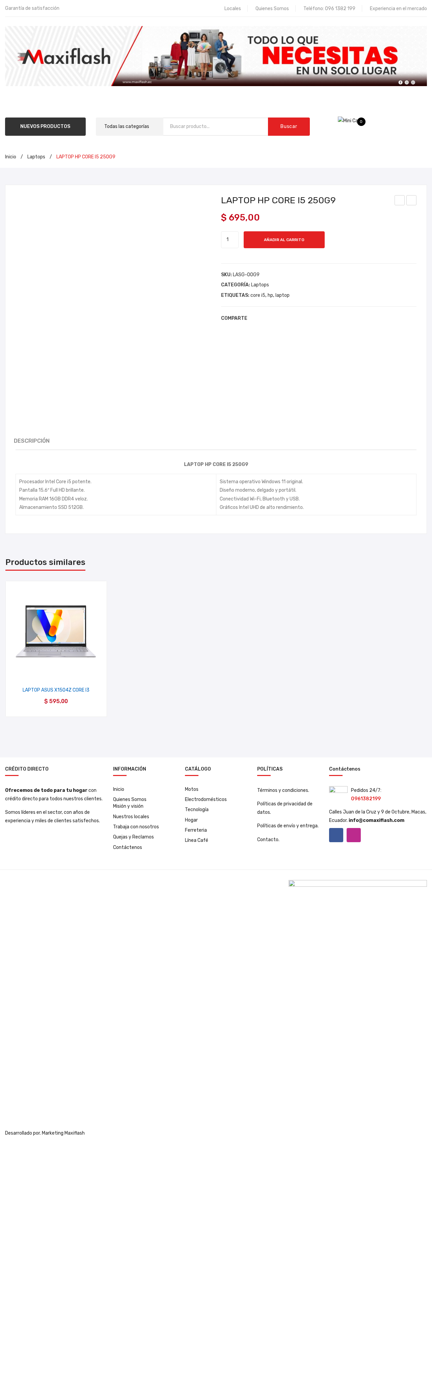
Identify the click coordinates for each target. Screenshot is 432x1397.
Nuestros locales (131, 817)
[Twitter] (266, 318)
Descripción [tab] (32, 441)
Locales (232, 8)
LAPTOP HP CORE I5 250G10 (411, 201)
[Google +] (286, 318)
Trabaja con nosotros (136, 827)
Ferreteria (196, 830)
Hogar (191, 820)
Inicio (10, 157)
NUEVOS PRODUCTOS (45, 126)
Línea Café (196, 840)
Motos (191, 789)
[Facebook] (255, 318)
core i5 (257, 295)
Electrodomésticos (206, 799)
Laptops (36, 157)
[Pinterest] (276, 318)
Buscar (288, 126)
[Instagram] (354, 835)
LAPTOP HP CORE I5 (400, 201)
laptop (282, 295)
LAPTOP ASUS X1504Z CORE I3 (56, 690)
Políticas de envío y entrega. (288, 826)
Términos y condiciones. (283, 790)
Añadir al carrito (284, 239)
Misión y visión (128, 806)
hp (270, 295)
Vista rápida (56, 671)
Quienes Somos (272, 8)
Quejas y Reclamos (133, 837)
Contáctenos (127, 847)
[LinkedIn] (296, 318)
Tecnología (197, 809)
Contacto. (268, 840)
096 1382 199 (340, 8)
